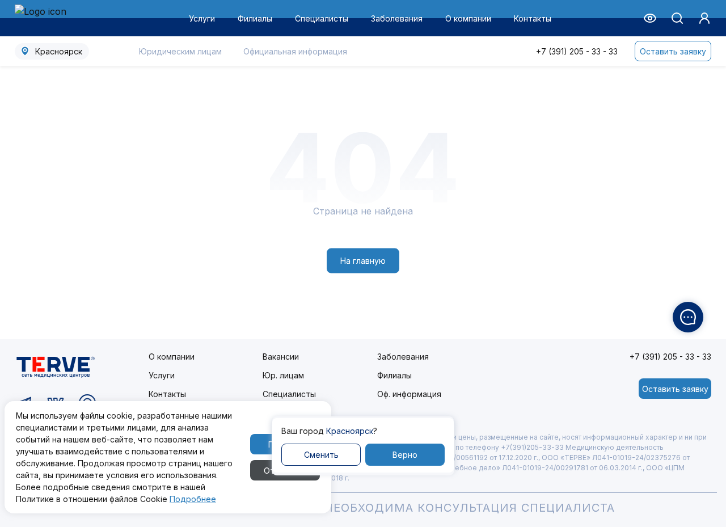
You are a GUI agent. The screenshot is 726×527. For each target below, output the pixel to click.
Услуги (202, 18)
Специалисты (321, 18)
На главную (363, 260)
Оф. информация (409, 394)
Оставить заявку (673, 51)
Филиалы (255, 18)
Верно (404, 454)
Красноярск (58, 51)
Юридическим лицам (180, 51)
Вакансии (281, 356)
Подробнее (193, 499)
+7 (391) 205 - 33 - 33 (577, 51)
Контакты (532, 18)
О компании (468, 18)
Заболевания (397, 18)
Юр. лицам (283, 375)
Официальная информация (295, 51)
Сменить (321, 454)
